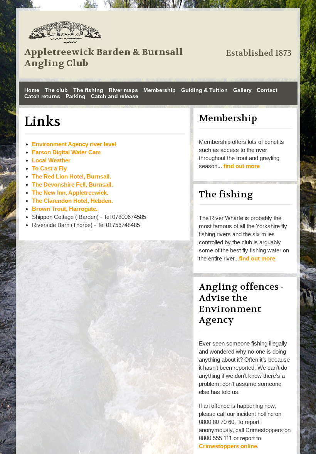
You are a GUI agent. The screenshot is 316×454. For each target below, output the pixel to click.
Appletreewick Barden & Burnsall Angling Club (103, 58)
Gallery (242, 90)
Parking (76, 96)
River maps (123, 90)
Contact (267, 90)
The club (56, 90)
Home (31, 90)
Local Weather (51, 160)
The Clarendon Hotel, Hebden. (72, 200)
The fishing (88, 90)
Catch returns (42, 96)
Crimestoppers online (228, 446)
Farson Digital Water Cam (66, 152)
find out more (242, 166)
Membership (159, 90)
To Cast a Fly (49, 168)
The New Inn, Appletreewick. (70, 192)
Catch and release (114, 96)
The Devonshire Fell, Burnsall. (72, 184)
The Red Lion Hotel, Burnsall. (71, 176)
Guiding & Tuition (204, 90)
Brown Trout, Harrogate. (64, 208)
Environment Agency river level (74, 144)
